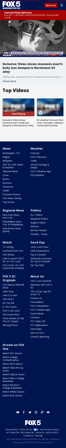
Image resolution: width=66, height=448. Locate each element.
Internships (36, 328)
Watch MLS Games (12, 395)
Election (34, 226)
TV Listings (8, 246)
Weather (36, 148)
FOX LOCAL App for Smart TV (40, 293)
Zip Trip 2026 (37, 265)
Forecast (35, 153)
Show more (9, 81)
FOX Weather (37, 175)
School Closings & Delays (39, 166)
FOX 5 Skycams (38, 156)
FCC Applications (39, 325)
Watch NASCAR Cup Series (13, 369)
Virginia (6, 156)
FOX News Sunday (12, 198)
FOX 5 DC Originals (9, 278)
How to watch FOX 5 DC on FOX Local (13, 260)
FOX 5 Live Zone (11, 310)
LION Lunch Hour (39, 246)
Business (7, 182)
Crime (6, 175)
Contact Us (36, 298)
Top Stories (9, 202)
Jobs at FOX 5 (37, 332)
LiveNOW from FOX (13, 250)
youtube (17, 412)
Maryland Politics (39, 218)
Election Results (38, 230)
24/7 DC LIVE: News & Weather (13, 166)
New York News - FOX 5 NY (12, 216)
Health (6, 190)
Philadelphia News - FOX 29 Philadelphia (13, 223)
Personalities (37, 302)
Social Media (37, 313)
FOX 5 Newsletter (39, 305)
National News (10, 171)
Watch (7, 242)
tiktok (42, 412)
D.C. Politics (36, 214)
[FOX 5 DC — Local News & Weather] (12, 5)
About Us (37, 276)
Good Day (37, 242)
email (48, 412)
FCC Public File (37, 321)
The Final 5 (8, 299)
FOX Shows (8, 254)
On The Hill (8, 302)
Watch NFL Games (12, 353)
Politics (35, 210)
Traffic (33, 160)
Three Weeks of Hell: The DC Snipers (13, 320)
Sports (6, 179)
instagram (36, 412)
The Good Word (11, 314)
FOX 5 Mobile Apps (40, 309)
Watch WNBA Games (14, 391)
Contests (35, 317)
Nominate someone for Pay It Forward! (40, 260)
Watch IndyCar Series (14, 374)
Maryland (7, 160)
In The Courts (10, 306)
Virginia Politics (38, 222)
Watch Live (51, 5)
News (7, 148)
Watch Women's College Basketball (12, 386)
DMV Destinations (39, 250)
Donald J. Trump (38, 234)
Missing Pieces (10, 325)
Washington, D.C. (11, 153)
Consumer (8, 186)
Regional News (13, 210)
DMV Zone (8, 291)
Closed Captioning (39, 336)
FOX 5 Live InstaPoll (40, 280)
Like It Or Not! (10, 295)
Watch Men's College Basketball (13, 380)
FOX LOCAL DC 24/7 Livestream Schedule (13, 267)
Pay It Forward (38, 254)
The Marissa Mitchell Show (13, 286)
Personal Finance (11, 194)
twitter (30, 412)
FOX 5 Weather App (40, 171)
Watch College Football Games (11, 359)
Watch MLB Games (13, 363)
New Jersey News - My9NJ (12, 230)
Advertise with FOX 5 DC (41, 286)
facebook (23, 412)
